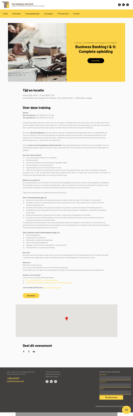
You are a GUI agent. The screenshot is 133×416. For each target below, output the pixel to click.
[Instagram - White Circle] (55, 381)
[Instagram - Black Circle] (127, 4)
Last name (103, 382)
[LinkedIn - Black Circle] (123, 4)
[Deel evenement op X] (29, 351)
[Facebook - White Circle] (47, 381)
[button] (63, 14)
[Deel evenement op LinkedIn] (34, 351)
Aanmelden (96, 61)
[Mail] (126, 410)
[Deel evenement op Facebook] (24, 351)
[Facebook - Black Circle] (119, 4)
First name (103, 374)
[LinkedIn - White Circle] (51, 381)
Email (101, 389)
